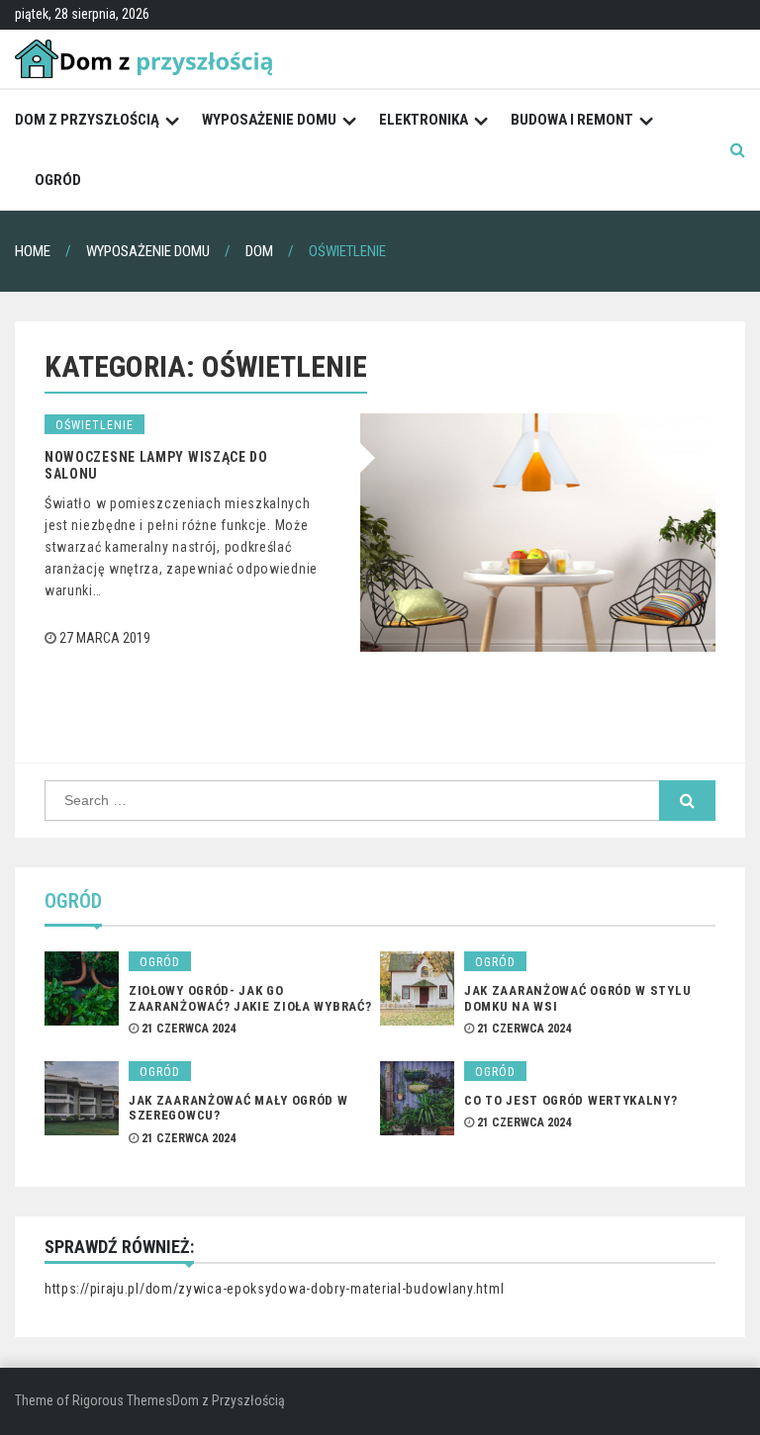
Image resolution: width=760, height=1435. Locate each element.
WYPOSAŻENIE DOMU (269, 120)
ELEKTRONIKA (423, 120)
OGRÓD (58, 180)
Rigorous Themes (122, 1400)
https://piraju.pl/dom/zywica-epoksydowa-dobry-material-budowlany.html (274, 1289)
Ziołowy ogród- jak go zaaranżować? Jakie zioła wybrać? (250, 998)
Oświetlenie (94, 425)
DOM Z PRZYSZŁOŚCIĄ (87, 120)
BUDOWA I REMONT (572, 120)
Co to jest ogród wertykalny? (571, 1100)
